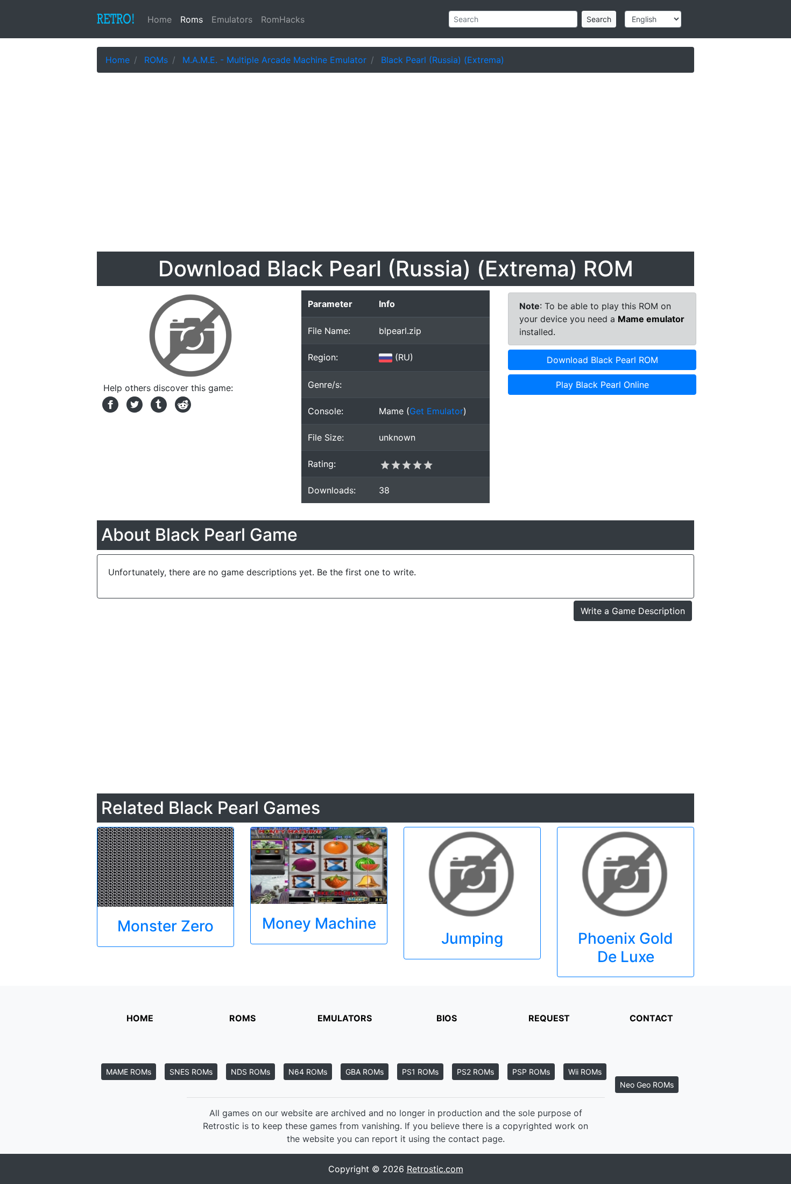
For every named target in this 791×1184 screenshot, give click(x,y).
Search (599, 19)
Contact (651, 1018)
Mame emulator (651, 319)
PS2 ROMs (475, 1071)
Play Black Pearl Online (602, 384)
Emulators (231, 19)
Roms (191, 19)
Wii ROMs (585, 1071)
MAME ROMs (128, 1071)
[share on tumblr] (157, 403)
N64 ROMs (307, 1071)
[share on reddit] (180, 403)
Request (549, 1018)
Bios (446, 1018)
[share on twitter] (133, 403)
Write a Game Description (633, 610)
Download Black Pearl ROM (602, 359)
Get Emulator (436, 411)
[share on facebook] (109, 403)
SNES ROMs (191, 1071)
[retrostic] (116, 19)
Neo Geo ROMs (647, 1084)
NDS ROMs (250, 1071)
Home (161, 19)
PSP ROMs (531, 1071)
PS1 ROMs (420, 1071)
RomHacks (283, 19)
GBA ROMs (364, 1071)
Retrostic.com (435, 1169)
